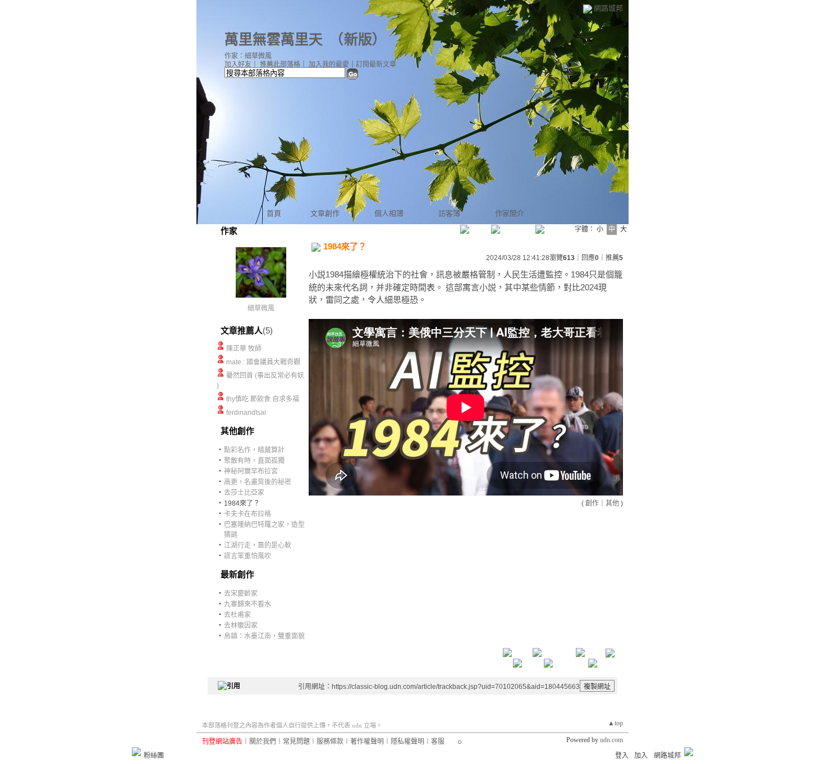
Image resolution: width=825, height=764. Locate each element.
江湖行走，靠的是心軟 (257, 545)
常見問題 (296, 742)
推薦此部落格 (280, 64)
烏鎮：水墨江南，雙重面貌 (264, 636)
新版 (358, 39)
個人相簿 (389, 213)
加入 (641, 756)
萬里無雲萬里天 (273, 39)
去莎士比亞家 (244, 493)
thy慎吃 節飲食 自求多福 (262, 399)
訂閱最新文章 (376, 64)
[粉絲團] (136, 751)
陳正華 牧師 (244, 349)
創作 (592, 503)
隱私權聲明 (407, 742)
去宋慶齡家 (241, 594)
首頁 (274, 213)
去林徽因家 (241, 625)
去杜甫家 (237, 615)
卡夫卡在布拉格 (247, 514)
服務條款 (330, 742)
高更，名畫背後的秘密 (257, 482)
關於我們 (262, 742)
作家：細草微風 (248, 56)
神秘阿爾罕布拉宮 (251, 471)
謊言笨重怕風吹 (247, 556)
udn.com (611, 740)
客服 (437, 742)
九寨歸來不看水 (247, 604)
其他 (612, 503)
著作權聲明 (367, 742)
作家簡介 (509, 213)
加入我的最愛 (329, 64)
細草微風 (260, 308)
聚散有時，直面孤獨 (254, 461)
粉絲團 (154, 756)
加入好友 (237, 64)
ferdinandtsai (246, 412)
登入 (622, 756)
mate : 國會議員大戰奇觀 (263, 362)
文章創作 (325, 213)
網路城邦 (608, 8)
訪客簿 (449, 213)
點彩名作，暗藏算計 (254, 450)
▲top (615, 723)
